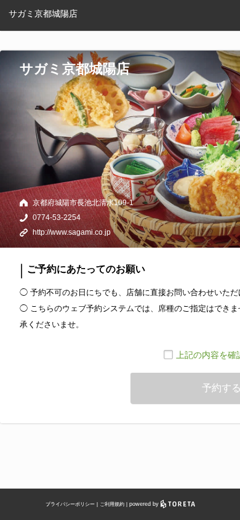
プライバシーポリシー (70, 504)
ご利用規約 (112, 504)
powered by (145, 504)
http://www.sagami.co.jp (72, 232)
